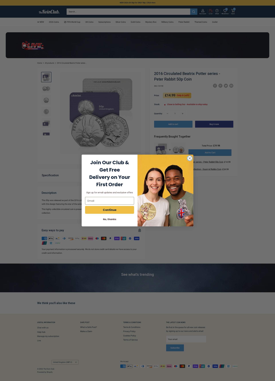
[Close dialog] (189, 158)
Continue (109, 210)
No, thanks (109, 219)
